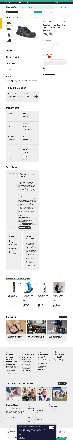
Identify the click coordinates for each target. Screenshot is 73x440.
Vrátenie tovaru (57, 363)
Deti (24, 123)
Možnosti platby (31, 414)
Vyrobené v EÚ (34, 152)
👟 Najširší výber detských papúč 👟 (46, 0)
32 (44, 50)
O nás (7, 2)
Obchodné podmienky (32, 417)
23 (55, 43)
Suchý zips (25, 156)
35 (55, 50)
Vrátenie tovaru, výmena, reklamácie (35, 410)
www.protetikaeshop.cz (29, 224)
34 (52, 50)
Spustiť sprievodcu (26, 370)
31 (62, 47)
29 (55, 47)
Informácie (9, 50)
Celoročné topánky (27, 119)
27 (48, 47)
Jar (23, 142)
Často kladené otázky (22, 2)
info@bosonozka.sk (55, 406)
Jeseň (26, 142)
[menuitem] (12, 12)
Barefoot (25, 149)
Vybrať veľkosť (55, 62)
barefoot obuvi (25, 207)
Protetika (25, 159)
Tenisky (24, 113)
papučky (30, 254)
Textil (24, 136)
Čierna (24, 126)
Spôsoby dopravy (31, 415)
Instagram (63, 383)
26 (44, 47)
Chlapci (26, 123)
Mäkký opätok (26, 133)
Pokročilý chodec (26, 152)
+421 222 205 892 (54, 2)
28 (52, 47)
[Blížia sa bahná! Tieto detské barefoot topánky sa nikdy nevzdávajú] (57, 327)
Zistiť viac (8, 373)
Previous (3, 297)
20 (44, 43)
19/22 (54, 300)
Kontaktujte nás (41, 369)
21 (48, 43)
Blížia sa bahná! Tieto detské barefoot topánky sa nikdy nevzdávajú (55, 338)
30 (59, 47)
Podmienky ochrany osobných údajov (35, 419)
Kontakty (29, 2)
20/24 (24, 300)
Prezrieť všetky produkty (24, 227)
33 (48, 50)
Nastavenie (22, 437)
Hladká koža (25, 139)
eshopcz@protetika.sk (27, 223)
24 (59, 43)
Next (36, 96)
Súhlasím (52, 427)
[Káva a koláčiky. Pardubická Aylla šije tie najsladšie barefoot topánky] (36, 327)
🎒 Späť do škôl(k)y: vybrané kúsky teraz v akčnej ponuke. (29, 0)
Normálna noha (26, 129)
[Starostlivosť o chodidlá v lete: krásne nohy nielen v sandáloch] (16, 327)
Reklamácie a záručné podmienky (35, 412)
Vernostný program (13, 2)
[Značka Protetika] (47, 21)
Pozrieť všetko (63, 316)
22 (52, 43)
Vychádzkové (26, 146)
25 (62, 43)
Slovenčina (62, 2)
